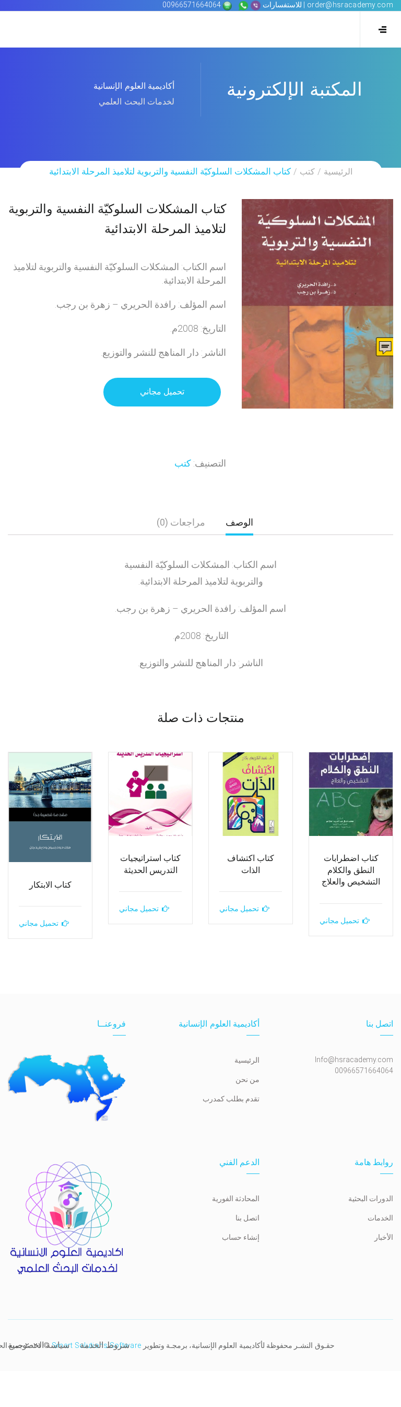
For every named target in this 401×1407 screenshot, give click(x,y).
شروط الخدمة (104, 1345)
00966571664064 (192, 5)
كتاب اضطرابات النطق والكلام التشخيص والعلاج (351, 870)
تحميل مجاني (162, 391)
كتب (307, 172)
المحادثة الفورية (236, 1198)
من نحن (247, 1079)
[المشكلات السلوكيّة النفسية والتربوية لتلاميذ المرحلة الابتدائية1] (317, 304)
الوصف (239, 522)
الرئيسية (338, 172)
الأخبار (383, 1237)
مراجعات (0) (181, 522)
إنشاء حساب (241, 1237)
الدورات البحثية (370, 1198)
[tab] (239, 526)
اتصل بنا (247, 1218)
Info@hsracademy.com (354, 1059)
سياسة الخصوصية (38, 1345)
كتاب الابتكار (50, 885)
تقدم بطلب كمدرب (231, 1099)
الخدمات (380, 1218)
